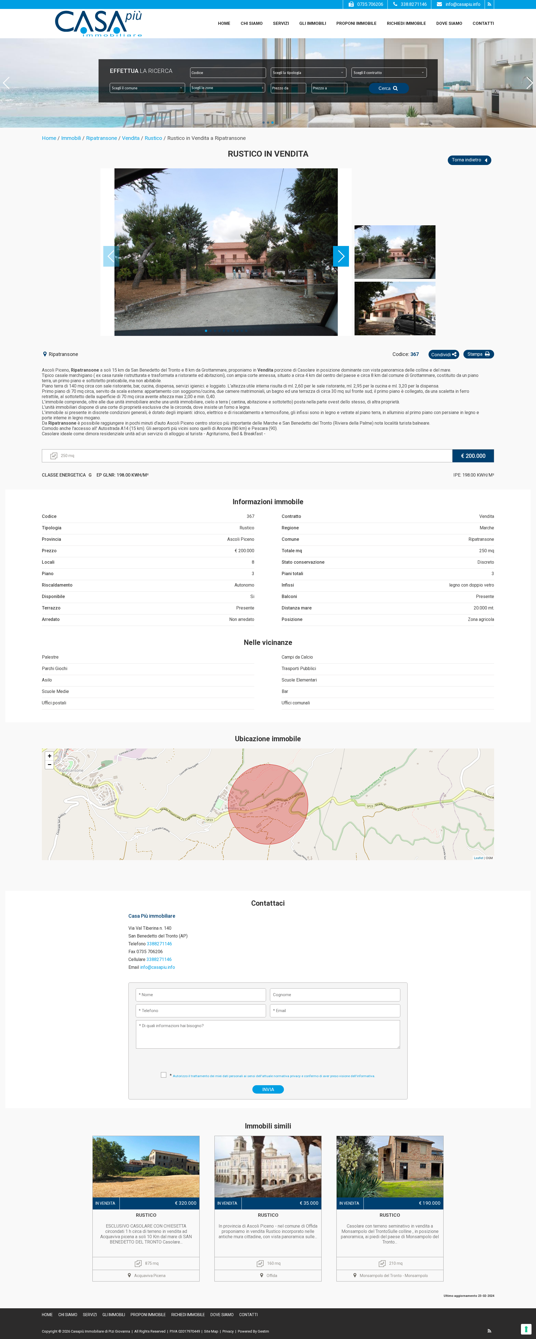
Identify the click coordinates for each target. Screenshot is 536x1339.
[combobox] (308, 73)
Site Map (211, 1331)
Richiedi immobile (406, 23)
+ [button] (49, 755)
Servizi (281, 23)
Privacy (228, 1331)
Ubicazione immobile (268, 739)
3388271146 (159, 943)
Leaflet (478, 857)
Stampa (476, 354)
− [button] (49, 764)
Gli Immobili (312, 23)
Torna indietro (467, 159)
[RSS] (489, 4)
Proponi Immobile (356, 23)
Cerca (385, 88)
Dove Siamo (449, 23)
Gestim (263, 1331)
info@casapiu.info (463, 4)
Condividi (441, 354)
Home (224, 23)
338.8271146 (414, 4)
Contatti (483, 23)
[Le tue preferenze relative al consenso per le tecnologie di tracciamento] (526, 1329)
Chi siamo (252, 23)
